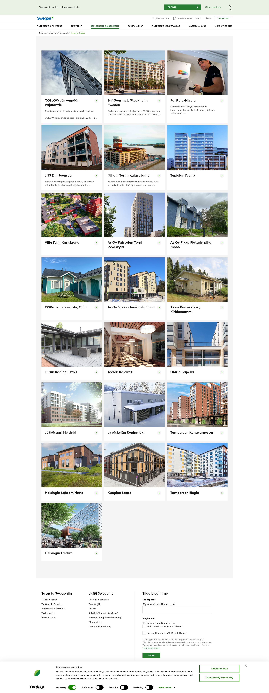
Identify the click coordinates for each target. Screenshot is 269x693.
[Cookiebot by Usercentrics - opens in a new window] (37, 687)
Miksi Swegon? (49, 600)
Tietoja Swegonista (99, 600)
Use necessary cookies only (219, 677)
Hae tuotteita (163, 18)
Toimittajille (95, 604)
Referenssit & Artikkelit (48, 33)
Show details (165, 687)
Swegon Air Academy (100, 627)
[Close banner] (246, 666)
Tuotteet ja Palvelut (51, 604)
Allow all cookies (219, 668)
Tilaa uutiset (95, 622)
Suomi (208, 18)
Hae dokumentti (184, 18)
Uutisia (92, 609)
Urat (198, 18)
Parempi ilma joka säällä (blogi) (105, 618)
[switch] (100, 687)
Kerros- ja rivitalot (77, 33)
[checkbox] (177, 630)
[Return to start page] (45, 18)
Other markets (213, 7)
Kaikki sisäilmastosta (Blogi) (103, 613)
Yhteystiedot (223, 18)
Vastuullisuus (48, 618)
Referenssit (64, 33)
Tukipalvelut (47, 613)
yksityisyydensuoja (150, 648)
